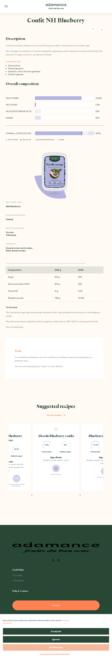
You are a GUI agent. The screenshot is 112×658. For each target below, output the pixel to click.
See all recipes (54, 415)
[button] (32, 495)
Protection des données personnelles (54, 654)
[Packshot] (55, 171)
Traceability (18, 580)
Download (102, 29)
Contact (56, 605)
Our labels (17, 575)
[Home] (56, 6)
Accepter (56, 631)
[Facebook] (53, 560)
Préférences (56, 647)
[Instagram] (58, 560)
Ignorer (56, 639)
